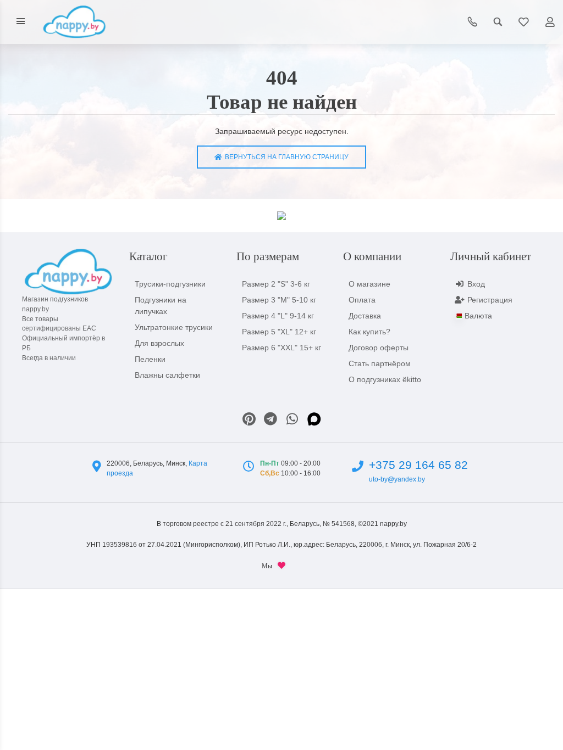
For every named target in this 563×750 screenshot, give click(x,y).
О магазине (369, 283)
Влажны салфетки (167, 375)
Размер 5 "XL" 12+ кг (279, 331)
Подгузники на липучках (160, 305)
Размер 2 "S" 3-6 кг (276, 283)
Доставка (365, 315)
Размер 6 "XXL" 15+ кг (281, 347)
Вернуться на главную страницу (285, 157)
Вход (476, 283)
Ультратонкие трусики (174, 327)
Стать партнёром (380, 363)
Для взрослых (159, 343)
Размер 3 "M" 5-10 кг (279, 299)
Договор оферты (379, 347)
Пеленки (150, 359)
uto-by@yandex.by (397, 479)
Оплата (362, 299)
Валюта (478, 315)
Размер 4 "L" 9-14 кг (278, 315)
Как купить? (369, 331)
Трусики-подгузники (170, 283)
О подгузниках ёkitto (385, 379)
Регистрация (489, 299)
